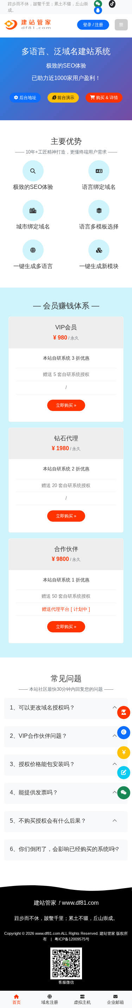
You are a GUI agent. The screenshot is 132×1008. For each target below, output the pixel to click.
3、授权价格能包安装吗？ (42, 764)
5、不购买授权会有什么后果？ (48, 821)
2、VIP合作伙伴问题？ (38, 736)
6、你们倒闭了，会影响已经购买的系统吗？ (65, 849)
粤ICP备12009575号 (72, 939)
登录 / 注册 (93, 24)
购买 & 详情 (106, 97)
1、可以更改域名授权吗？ (42, 708)
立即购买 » (66, 405)
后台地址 (27, 97)
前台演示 (65, 97)
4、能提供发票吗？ (34, 792)
